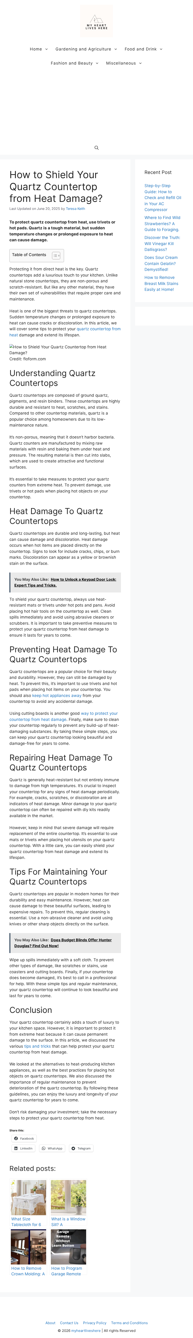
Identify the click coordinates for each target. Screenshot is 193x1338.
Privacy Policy (94, 1323)
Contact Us (69, 1323)
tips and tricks (37, 1046)
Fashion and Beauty (72, 63)
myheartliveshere (86, 1330)
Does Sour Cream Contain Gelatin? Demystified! (161, 263)
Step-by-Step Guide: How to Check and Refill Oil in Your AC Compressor (163, 197)
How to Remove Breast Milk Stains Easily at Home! (161, 283)
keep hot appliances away (56, 695)
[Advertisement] (96, 105)
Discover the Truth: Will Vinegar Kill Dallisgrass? (162, 243)
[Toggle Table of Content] (53, 256)
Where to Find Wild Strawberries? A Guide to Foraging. (163, 223)
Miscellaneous (121, 63)
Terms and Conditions (129, 1323)
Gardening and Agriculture (83, 49)
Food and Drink (141, 49)
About (50, 1323)
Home (36, 49)
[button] (96, 148)
